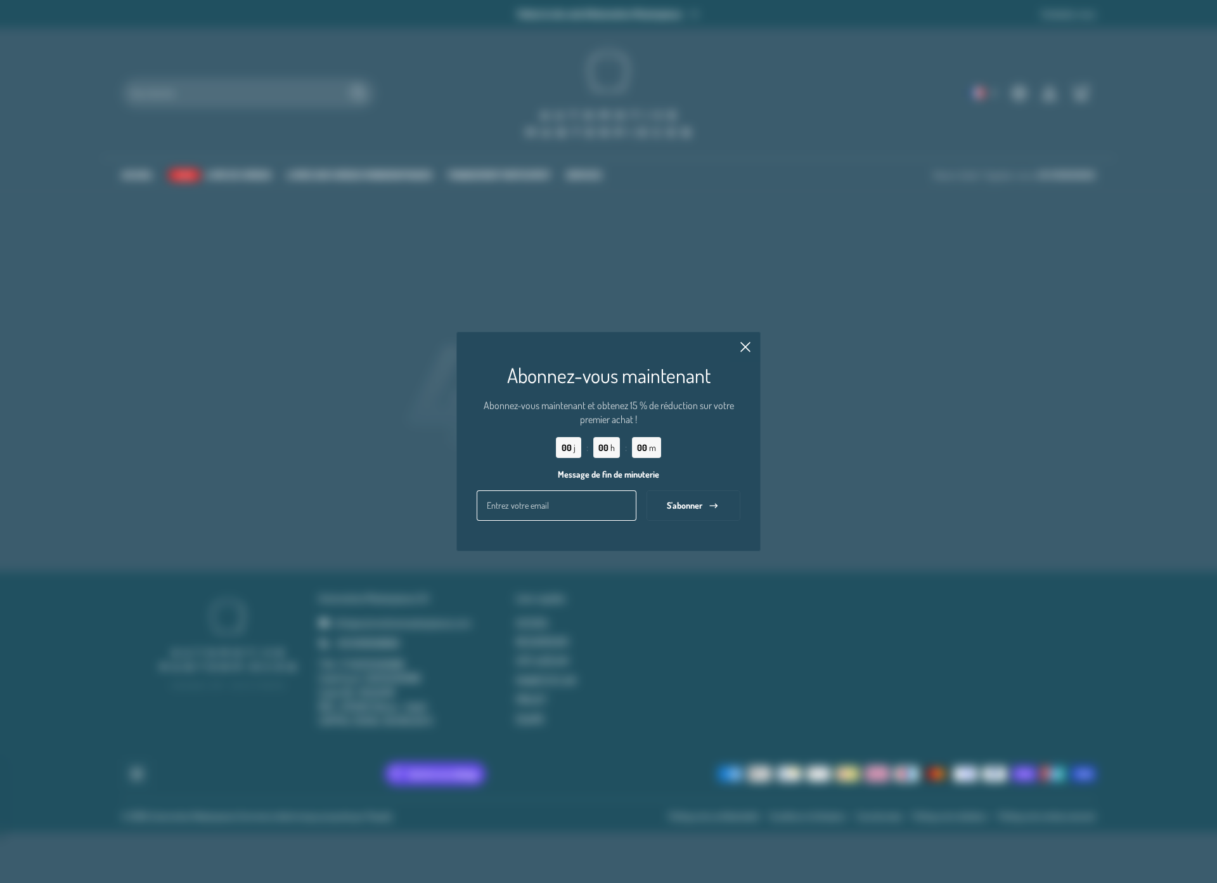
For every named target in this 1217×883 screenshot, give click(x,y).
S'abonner (684, 505)
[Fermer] (745, 347)
